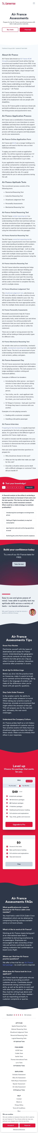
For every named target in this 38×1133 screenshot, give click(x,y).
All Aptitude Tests (19, 1041)
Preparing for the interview (11, 428)
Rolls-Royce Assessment (19, 1081)
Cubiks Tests (19, 1053)
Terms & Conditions (19, 1108)
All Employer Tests (19, 1090)
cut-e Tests (19, 1063)
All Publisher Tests (19, 1066)
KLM (14, 143)
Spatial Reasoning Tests (19, 1026)
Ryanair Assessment (19, 1084)
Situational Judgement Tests (19, 1032)
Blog (19, 1111)
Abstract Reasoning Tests (19, 1029)
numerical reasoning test (21, 239)
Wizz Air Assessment (19, 1078)
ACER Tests (19, 1050)
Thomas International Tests (19, 1059)
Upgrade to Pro (19, 824)
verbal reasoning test (20, 216)
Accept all (11, 1125)
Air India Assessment (19, 1087)
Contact (19, 1099)
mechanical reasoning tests (17, 348)
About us (19, 1102)
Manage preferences (19, 1129)
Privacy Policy (19, 1105)
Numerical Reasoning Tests (19, 1035)
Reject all (27, 1125)
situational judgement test (14, 293)
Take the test (19, 564)
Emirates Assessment (19, 1074)
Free (19, 864)
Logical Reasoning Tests (19, 1038)
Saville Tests (19, 1056)
